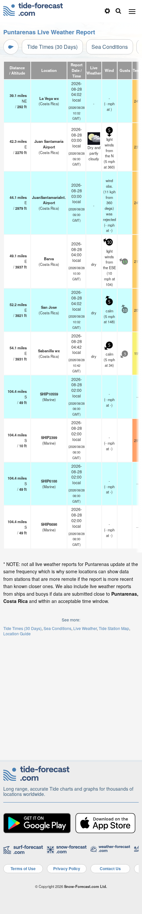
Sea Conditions (109, 46)
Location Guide (17, 633)
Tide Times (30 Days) (52, 46)
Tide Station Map (114, 628)
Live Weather (85, 628)
